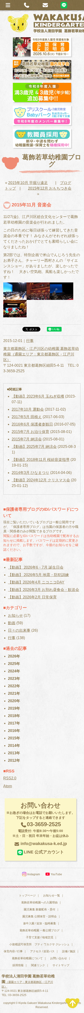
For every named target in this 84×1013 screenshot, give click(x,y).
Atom (7, 786)
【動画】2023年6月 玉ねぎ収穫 (38, 396)
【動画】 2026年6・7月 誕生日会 (35, 567)
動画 (11, 623)
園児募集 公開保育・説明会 (39, 916)
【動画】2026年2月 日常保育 (32, 597)
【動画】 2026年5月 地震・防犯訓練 (38, 575)
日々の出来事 (19, 630)
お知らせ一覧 (51, 895)
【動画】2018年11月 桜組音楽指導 (41, 460)
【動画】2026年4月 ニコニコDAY (36, 582)
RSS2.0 (9, 778)
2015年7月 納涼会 (27, 439)
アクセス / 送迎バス (42, 951)
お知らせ (15, 615)
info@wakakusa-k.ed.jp (44, 843)
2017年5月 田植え (27, 417)
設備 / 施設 (68, 951)
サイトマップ (60, 965)
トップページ (27, 895)
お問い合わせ (58, 958)
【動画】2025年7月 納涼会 (34, 447)
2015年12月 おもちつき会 (49, 188)
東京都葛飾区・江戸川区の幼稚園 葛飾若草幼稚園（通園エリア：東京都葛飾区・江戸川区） (41, 354)
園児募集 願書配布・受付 (39, 909)
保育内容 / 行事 (13, 951)
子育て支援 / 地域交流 (39, 937)
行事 (30, 341)
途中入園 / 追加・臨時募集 (39, 923)
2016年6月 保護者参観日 (32, 424)
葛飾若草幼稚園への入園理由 (39, 902)
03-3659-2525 (40, 829)
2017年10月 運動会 (28, 409)
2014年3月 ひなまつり (30, 473)
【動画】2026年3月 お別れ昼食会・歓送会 (43, 590)
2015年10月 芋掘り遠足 (28, 183)
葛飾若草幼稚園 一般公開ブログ (40, 930)
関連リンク (38, 965)
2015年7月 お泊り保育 (30, 432)
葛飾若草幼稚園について (27, 958)
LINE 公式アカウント (44, 852)
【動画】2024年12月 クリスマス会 (41, 480)
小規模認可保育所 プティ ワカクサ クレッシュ (39, 944)
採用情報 (18, 965)
